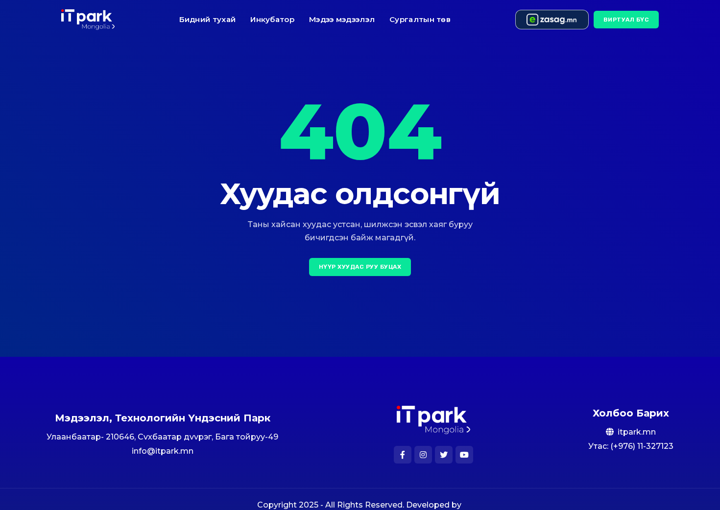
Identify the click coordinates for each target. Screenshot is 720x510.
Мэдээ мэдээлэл (342, 19)
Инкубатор (272, 19)
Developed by (434, 505)
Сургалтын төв (420, 19)
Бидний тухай (207, 19)
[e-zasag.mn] (552, 19)
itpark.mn (637, 432)
